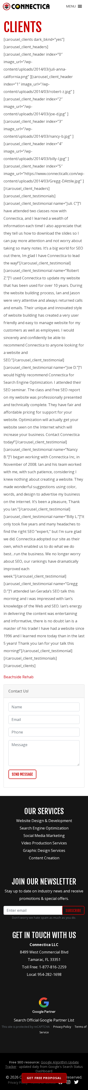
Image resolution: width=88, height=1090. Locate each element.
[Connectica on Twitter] (76, 1082)
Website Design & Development (44, 820)
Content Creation (44, 857)
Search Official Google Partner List (44, 1020)
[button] (71, 6)
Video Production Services (44, 843)
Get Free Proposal (44, 1078)
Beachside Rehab (19, 676)
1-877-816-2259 (52, 967)
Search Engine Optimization (44, 828)
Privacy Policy (62, 1027)
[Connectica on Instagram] (68, 1082)
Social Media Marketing (44, 835)
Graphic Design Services (44, 850)
